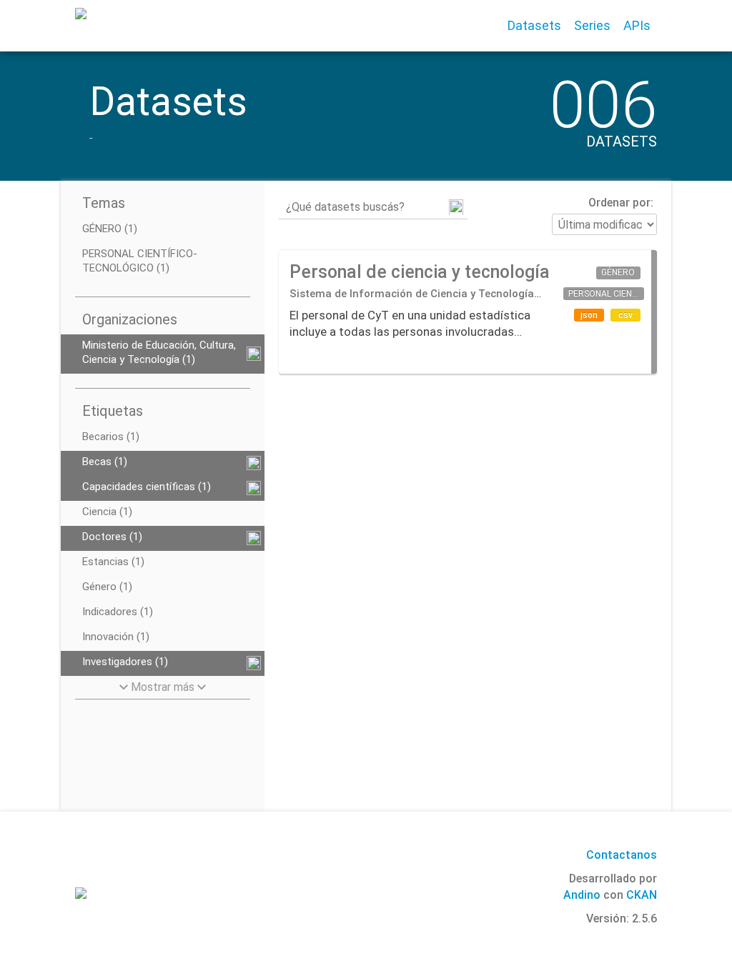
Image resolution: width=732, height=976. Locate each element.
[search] (456, 207)
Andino (581, 895)
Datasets (534, 25)
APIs (637, 25)
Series (592, 25)
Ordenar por (619, 202)
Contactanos (621, 855)
